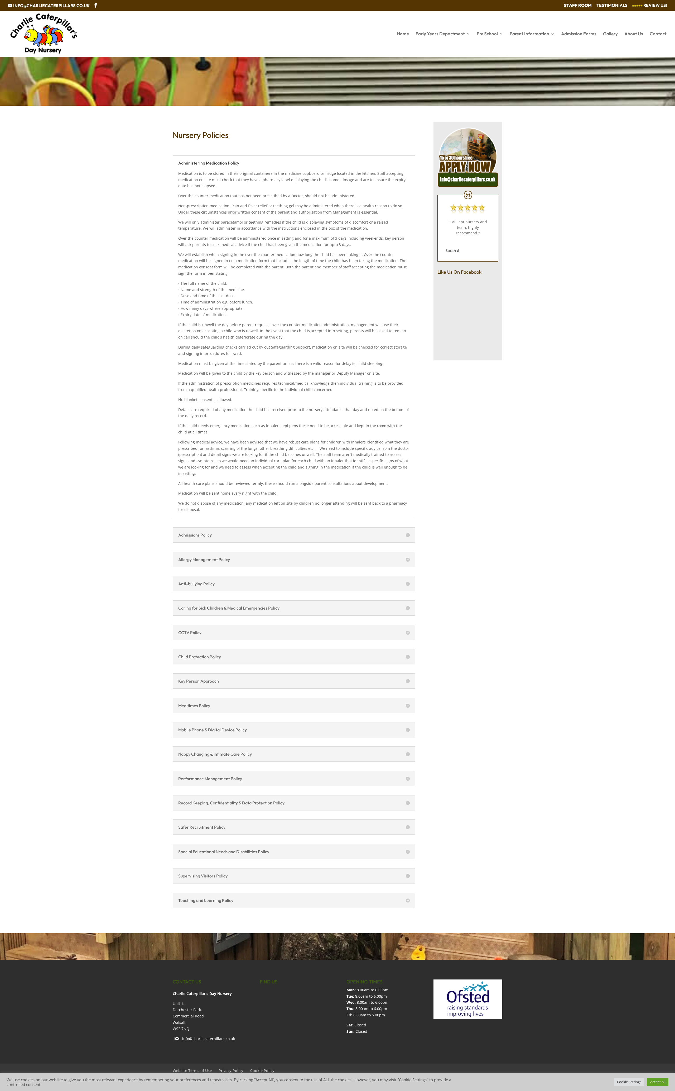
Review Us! (655, 5)
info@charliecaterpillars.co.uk (208, 1038)
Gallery (610, 34)
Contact (658, 34)
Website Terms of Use (192, 1070)
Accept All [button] (657, 1081)
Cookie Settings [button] (629, 1081)
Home (403, 34)
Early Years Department (440, 34)
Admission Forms (578, 34)
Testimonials (611, 5)
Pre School (487, 34)
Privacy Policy (231, 1070)
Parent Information (529, 34)
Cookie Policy (262, 1070)
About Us (633, 34)
